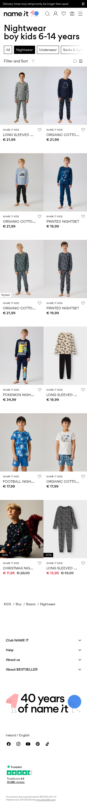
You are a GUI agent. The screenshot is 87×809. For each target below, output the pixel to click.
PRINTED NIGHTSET (62, 221)
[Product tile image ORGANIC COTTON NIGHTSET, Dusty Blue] (22, 182)
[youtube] (28, 744)
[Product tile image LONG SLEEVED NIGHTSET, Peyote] (65, 356)
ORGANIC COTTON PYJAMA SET (30, 308)
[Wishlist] (64, 14)
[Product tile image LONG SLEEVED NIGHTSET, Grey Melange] (22, 96)
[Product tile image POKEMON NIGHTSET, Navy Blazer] (22, 356)
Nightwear (24, 50)
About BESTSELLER (21, 669)
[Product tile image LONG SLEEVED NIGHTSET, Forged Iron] (65, 529)
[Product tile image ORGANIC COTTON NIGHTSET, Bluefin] (65, 442)
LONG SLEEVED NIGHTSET (25, 135)
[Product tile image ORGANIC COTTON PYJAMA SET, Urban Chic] (22, 269)
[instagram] (18, 744)
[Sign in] (55, 14)
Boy (19, 604)
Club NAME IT (17, 640)
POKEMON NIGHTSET (21, 395)
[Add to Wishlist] (40, 130)
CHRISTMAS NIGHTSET (22, 568)
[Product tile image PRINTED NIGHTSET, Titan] (65, 182)
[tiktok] (47, 744)
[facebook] (9, 744)
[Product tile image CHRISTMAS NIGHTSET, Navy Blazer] (22, 529)
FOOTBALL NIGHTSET (21, 481)
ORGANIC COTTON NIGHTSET (28, 221)
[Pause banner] (83, 4)
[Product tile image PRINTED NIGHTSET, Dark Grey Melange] (65, 269)
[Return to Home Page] (21, 13)
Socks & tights (74, 50)
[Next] (4, 100)
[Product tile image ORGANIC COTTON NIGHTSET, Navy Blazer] (65, 96)
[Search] (47, 14)
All (8, 50)
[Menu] (80, 14)
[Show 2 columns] (80, 61)
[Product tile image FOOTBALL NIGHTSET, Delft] (22, 442)
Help (10, 650)
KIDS (7, 604)
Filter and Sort (16, 61)
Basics (31, 604)
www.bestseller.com (46, 799)
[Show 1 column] (74, 61)
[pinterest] (38, 744)
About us (13, 659)
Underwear (48, 50)
